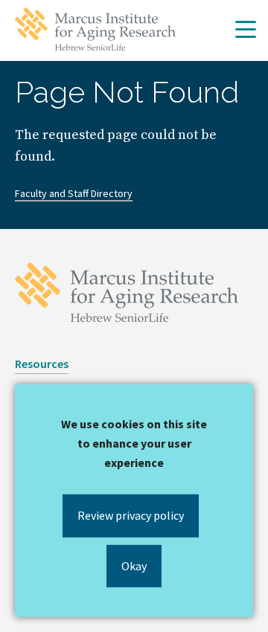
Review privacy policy (130, 515)
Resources (41, 363)
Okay (134, 565)
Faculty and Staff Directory (74, 193)
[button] (245, 30)
